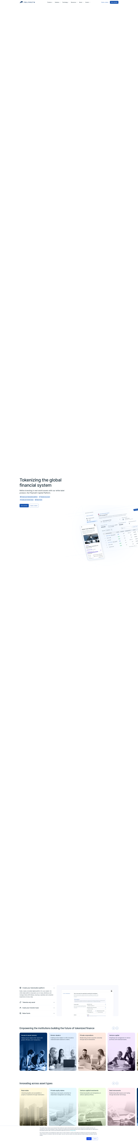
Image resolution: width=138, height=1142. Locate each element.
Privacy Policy (73, 1130)
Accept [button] (89, 1138)
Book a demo (104, 2)
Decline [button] (95, 1138)
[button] (50, 2)
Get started (114, 2)
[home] (27, 2)
